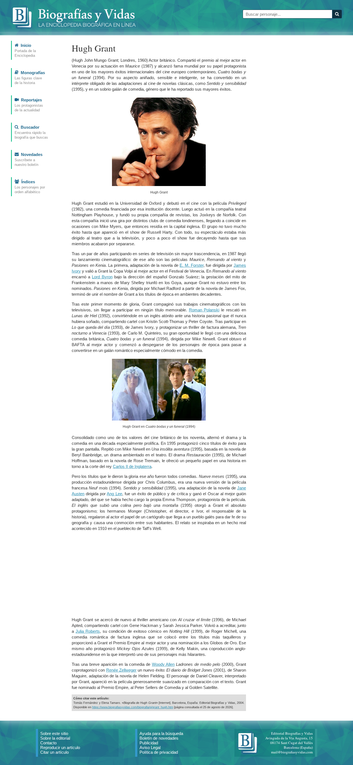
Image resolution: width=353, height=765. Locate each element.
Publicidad (149, 742)
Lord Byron (102, 276)
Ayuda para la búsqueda (161, 733)
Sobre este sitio (54, 733)
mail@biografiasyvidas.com (292, 752)
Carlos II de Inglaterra (132, 466)
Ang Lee (114, 493)
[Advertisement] (159, 574)
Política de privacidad (159, 752)
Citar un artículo (54, 752)
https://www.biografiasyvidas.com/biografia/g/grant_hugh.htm (132, 707)
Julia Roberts (88, 631)
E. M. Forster (191, 265)
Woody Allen (163, 664)
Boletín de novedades (159, 738)
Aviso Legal (150, 747)
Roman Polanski (204, 310)
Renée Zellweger (121, 670)
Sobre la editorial (55, 738)
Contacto (48, 742)
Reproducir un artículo (60, 747)
